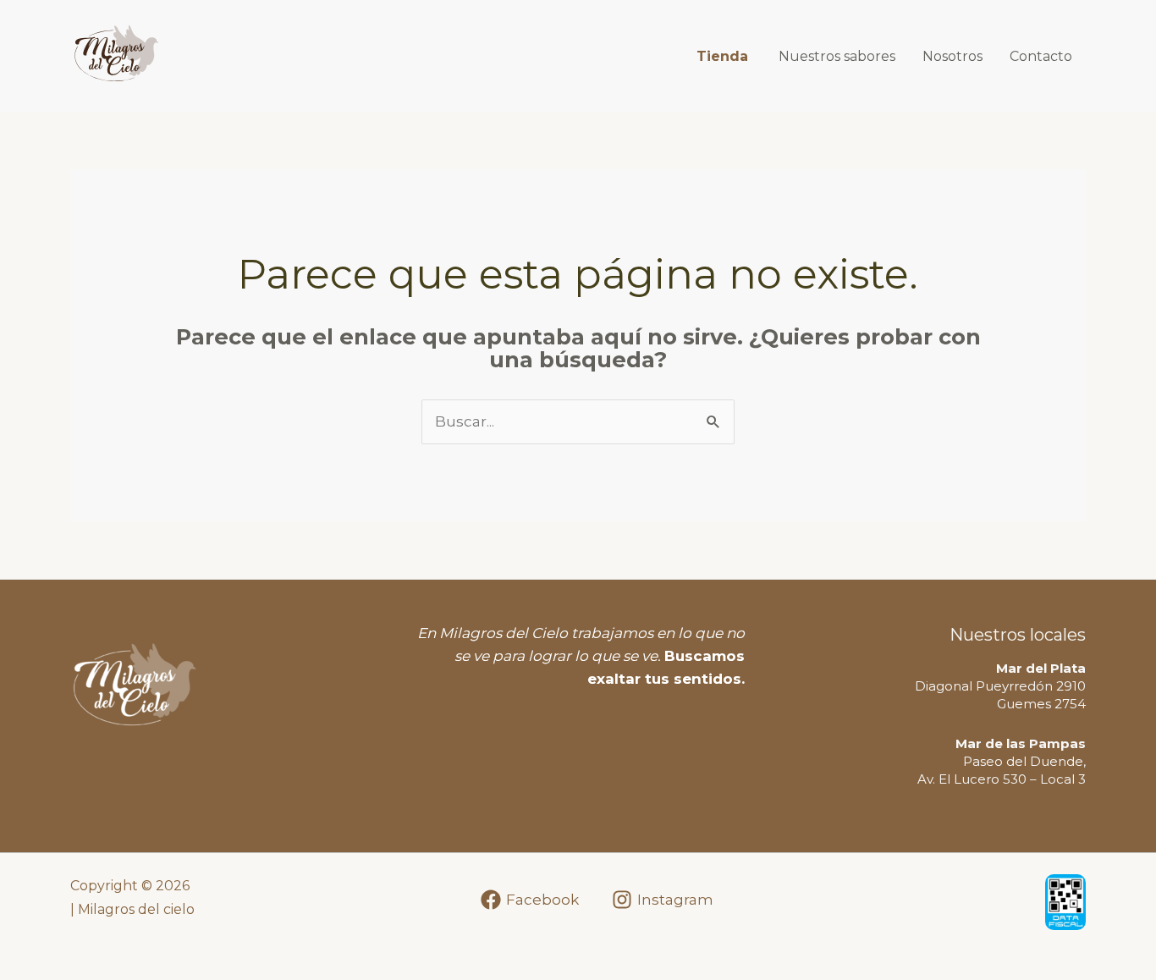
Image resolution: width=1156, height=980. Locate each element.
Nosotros (952, 56)
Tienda (722, 56)
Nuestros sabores (837, 56)
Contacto (1041, 56)
